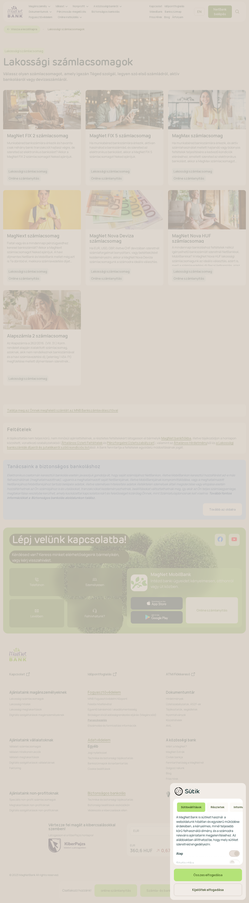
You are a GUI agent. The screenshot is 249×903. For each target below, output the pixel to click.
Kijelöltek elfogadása (208, 890)
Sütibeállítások (191, 807)
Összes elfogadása (207, 875)
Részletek (217, 807)
